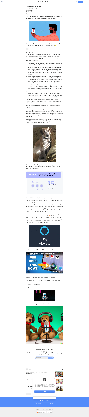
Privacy (44, 409)
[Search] (74, 2)
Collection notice (51, 409)
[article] (44, 374)
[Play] (27, 49)
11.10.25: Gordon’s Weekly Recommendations (36, 372)
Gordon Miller (30, 10)
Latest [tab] (30, 369)
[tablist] (28, 369)
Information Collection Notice (44, 394)
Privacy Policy (52, 394)
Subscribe (80, 1)
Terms (47, 409)
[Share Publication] (76, 2)
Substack (39, 414)
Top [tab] (27, 369)
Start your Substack (41, 412)
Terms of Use (49, 393)
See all (28, 393)
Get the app (49, 412)
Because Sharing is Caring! (30, 373)
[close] (54, 378)
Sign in (85, 1)
